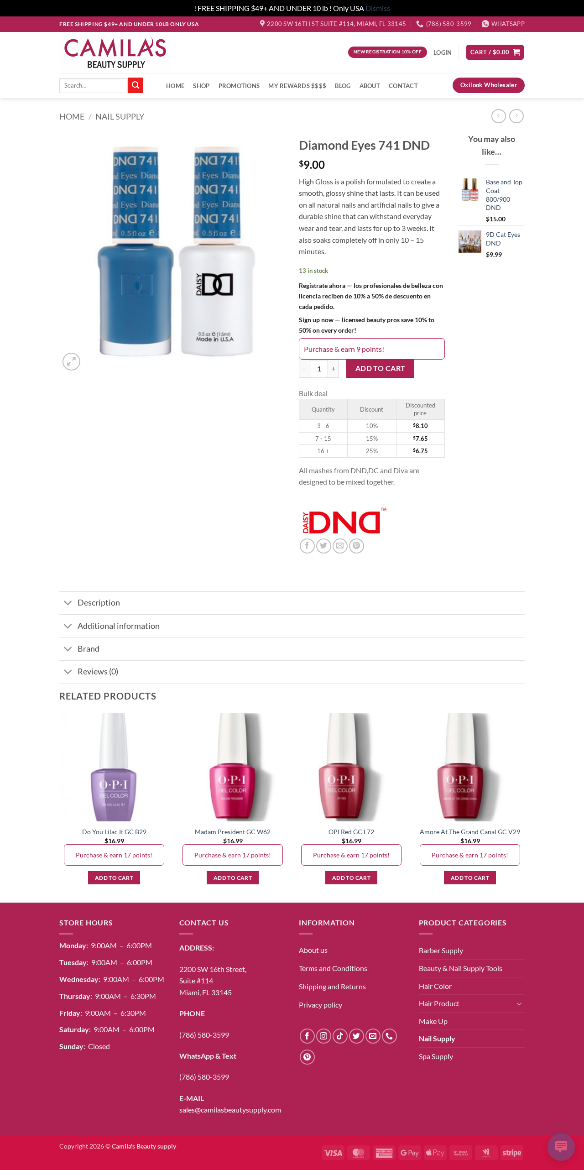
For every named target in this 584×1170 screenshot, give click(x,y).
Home (175, 85)
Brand (88, 648)
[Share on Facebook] (307, 546)
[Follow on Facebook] (307, 1036)
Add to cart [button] (114, 878)
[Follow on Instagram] (323, 1036)
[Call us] (389, 1036)
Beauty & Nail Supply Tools (460, 968)
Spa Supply (436, 1056)
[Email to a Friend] (340, 546)
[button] (495, 52)
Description (99, 602)
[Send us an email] (373, 1036)
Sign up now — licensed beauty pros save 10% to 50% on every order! (366, 325)
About (370, 85)
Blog (342, 85)
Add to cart (380, 368)
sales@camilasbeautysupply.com (230, 1109)
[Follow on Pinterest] (307, 1057)
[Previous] (60, 807)
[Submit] (135, 85)
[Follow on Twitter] (356, 1036)
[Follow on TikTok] (340, 1036)
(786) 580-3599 (204, 1034)
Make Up (433, 1021)
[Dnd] (344, 521)
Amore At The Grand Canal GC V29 (470, 832)
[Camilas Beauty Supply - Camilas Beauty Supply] (115, 52)
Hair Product (439, 1003)
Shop (201, 85)
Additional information (119, 626)
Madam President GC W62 (233, 832)
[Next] (524, 807)
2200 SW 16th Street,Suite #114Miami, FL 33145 (212, 981)
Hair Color (435, 986)
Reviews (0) (98, 671)
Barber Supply (441, 950)
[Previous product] (516, 116)
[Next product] (498, 116)
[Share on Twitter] (323, 546)
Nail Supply (119, 116)
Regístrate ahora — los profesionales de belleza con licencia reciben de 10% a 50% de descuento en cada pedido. (371, 296)
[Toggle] (68, 604)
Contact (403, 85)
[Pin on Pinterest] (356, 546)
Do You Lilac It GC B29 (114, 832)
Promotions (239, 85)
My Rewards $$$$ (297, 85)
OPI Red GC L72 (351, 832)
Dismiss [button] (377, 8)
